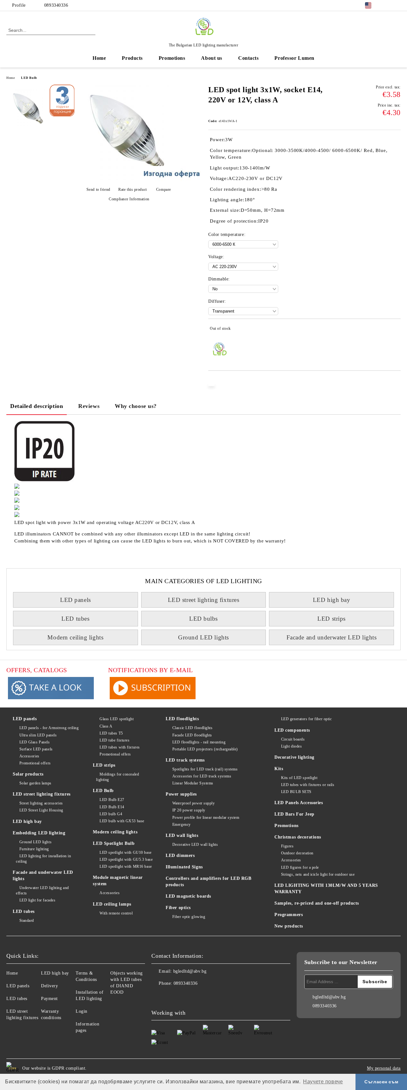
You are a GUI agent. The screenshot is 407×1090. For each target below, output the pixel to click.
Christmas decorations (297, 837)
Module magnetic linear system (117, 880)
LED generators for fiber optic (306, 719)
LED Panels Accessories (298, 802)
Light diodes (291, 746)
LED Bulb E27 (112, 799)
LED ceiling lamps (112, 904)
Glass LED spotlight (117, 719)
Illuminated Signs (184, 867)
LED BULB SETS (296, 792)
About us (211, 58)
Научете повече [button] (323, 1081)
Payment (49, 998)
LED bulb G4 (111, 814)
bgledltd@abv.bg (189, 971)
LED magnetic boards (188, 896)
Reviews (89, 406)
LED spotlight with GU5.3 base (126, 859)
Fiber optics (178, 907)
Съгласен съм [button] (381, 1081)
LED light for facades (37, 900)
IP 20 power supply (188, 810)
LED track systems (185, 760)
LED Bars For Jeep (294, 814)
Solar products (28, 774)
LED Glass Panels (34, 742)
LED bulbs (203, 618)
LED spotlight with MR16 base (126, 866)
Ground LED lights (203, 637)
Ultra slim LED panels (38, 735)
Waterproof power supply (193, 803)
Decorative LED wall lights (195, 844)
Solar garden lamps (35, 783)
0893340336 (56, 5)
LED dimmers (180, 855)
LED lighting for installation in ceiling (43, 859)
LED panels (75, 600)
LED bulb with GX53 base (122, 821)
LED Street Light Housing (41, 810)
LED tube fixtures (114, 740)
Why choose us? (136, 406)
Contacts (248, 58)
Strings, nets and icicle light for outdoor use (318, 874)
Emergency (181, 824)
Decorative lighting (294, 757)
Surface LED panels (36, 749)
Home (99, 58)
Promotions (172, 58)
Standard (26, 920)
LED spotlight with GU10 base (125, 852)
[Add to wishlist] (396, 330)
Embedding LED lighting (39, 833)
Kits (278, 768)
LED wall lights (182, 835)
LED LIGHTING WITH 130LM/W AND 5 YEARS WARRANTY (326, 888)
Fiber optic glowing (188, 916)
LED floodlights (182, 718)
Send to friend (98, 189)
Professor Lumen (294, 58)
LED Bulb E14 (112, 807)
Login (81, 1011)
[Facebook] (387, 5)
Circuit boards (293, 739)
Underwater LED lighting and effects (42, 890)
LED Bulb (29, 77)
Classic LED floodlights (192, 728)
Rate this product (132, 189)
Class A (106, 726)
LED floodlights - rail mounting (198, 742)
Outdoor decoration (297, 853)
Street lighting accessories (41, 803)
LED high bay (331, 600)
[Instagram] (397, 5)
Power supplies (181, 794)
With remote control (116, 913)
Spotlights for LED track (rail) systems (205, 769)
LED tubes (75, 618)
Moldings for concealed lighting (117, 777)
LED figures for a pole (300, 867)
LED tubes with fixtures (120, 747)
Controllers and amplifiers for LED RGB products (208, 881)
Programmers (288, 914)
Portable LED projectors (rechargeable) (205, 749)
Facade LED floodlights (192, 735)
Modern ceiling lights (75, 637)
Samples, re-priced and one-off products (316, 903)
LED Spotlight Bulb (114, 843)
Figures (287, 846)
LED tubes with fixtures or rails (307, 785)
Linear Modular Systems (192, 783)
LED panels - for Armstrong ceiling (49, 728)
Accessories (29, 756)
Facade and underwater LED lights (331, 637)
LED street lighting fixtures (203, 600)
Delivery (49, 985)
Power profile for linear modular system (205, 817)
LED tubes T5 (111, 733)
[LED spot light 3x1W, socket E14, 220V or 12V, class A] (126, 178)
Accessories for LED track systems (201, 776)
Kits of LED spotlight (299, 778)
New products (288, 926)
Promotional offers (35, 763)
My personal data (384, 1068)
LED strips (331, 618)
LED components (292, 730)
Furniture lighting (34, 849)
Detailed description (36, 406)
